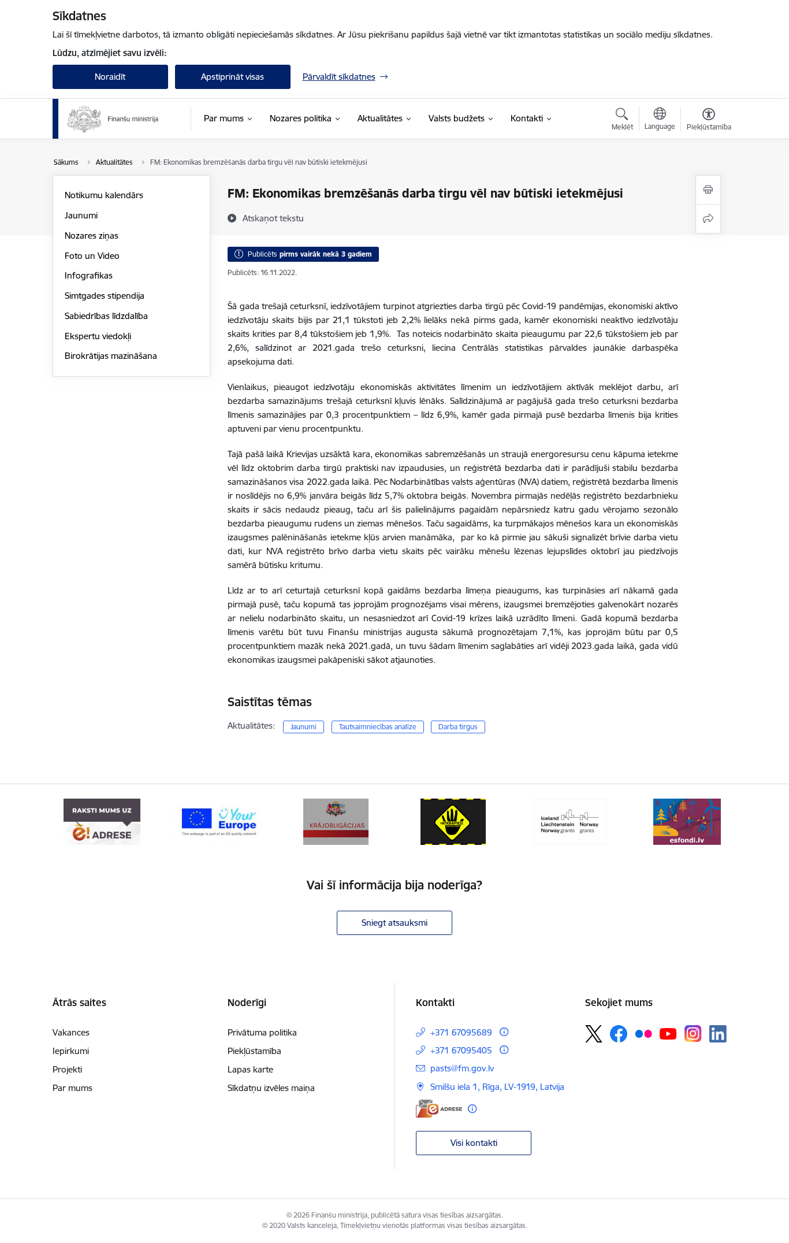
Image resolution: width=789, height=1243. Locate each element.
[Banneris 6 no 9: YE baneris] (219, 820)
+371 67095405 (461, 1050)
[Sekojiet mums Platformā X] (593, 1033)
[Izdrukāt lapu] (708, 190)
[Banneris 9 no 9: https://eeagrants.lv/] (570, 820)
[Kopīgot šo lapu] (708, 219)
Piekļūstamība (254, 1050)
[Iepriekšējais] (79, 822)
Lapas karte (250, 1069)
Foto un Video (92, 255)
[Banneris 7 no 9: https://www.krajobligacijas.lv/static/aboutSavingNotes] (336, 820)
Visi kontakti (474, 1142)
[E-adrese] (439, 1108)
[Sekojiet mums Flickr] (643, 1033)
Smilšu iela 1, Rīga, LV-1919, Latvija (497, 1086)
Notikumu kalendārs (104, 195)
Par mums (72, 1087)
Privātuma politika (262, 1032)
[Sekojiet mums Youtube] (668, 1033)
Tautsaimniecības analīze (377, 726)
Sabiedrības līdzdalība (106, 315)
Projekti (67, 1069)
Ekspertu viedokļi (98, 336)
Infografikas (89, 275)
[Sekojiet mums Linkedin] (718, 1033)
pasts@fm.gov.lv (462, 1068)
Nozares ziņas (91, 235)
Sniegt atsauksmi (394, 922)
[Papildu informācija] (504, 1031)
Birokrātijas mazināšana (111, 355)
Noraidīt (110, 76)
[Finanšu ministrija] (113, 119)
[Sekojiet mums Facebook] (618, 1033)
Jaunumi (81, 215)
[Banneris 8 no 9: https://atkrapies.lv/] (453, 820)
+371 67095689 (461, 1032)
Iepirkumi (71, 1050)
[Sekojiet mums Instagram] (693, 1033)
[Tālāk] (710, 822)
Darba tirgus (458, 726)
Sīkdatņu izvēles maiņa (271, 1087)
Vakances (71, 1032)
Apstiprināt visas (232, 76)
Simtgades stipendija (104, 295)
